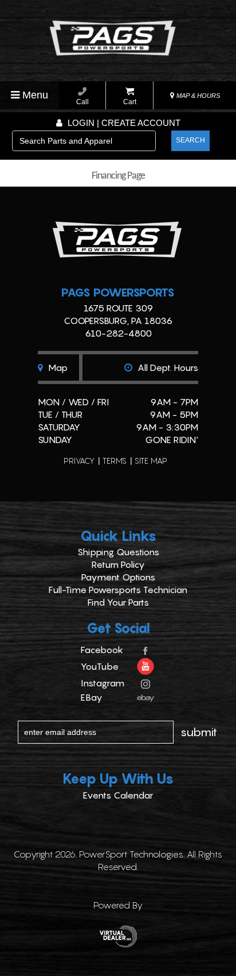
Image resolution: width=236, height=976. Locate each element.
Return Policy (118, 564)
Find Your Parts (118, 602)
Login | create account (122, 123)
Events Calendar (118, 795)
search (190, 140)
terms (115, 460)
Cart (129, 102)
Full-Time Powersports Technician (118, 589)
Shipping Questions (118, 552)
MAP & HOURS (197, 95)
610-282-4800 (118, 333)
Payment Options (118, 577)
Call (82, 102)
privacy (79, 460)
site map (151, 460)
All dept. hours (166, 367)
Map (57, 367)
